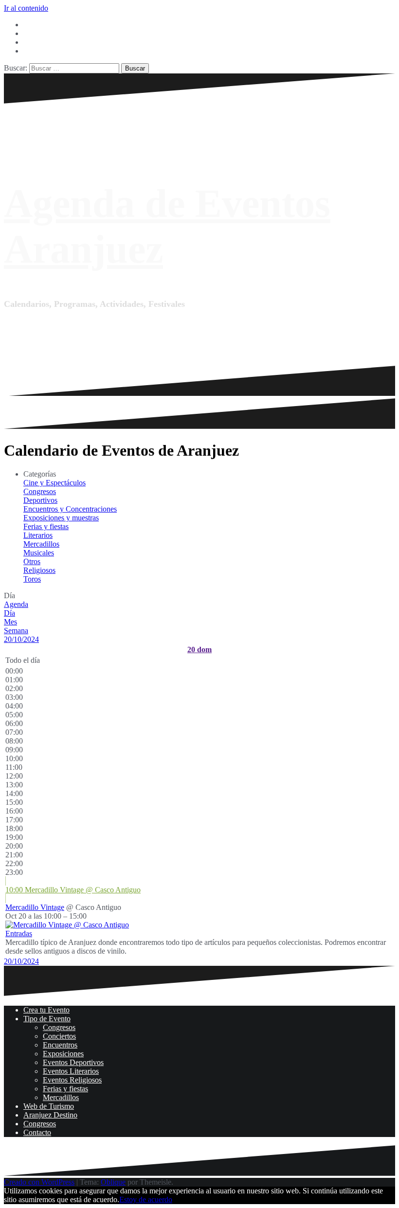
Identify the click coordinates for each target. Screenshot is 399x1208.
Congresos (39, 491)
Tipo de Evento (47, 1018)
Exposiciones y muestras (61, 518)
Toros (32, 579)
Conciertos (59, 1036)
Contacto (37, 1132)
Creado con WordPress (39, 1182)
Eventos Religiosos (72, 1080)
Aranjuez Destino (50, 1115)
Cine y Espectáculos (54, 483)
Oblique (113, 1182)
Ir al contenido (26, 8)
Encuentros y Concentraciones (70, 509)
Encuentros (60, 1045)
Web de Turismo (48, 1106)
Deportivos (40, 500)
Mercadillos (41, 544)
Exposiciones (63, 1053)
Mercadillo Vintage (34, 907)
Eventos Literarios (71, 1071)
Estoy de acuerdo (145, 1199)
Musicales (38, 553)
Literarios (38, 535)
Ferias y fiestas (46, 526)
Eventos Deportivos (73, 1062)
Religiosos (39, 570)
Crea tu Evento (46, 1010)
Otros (31, 561)
